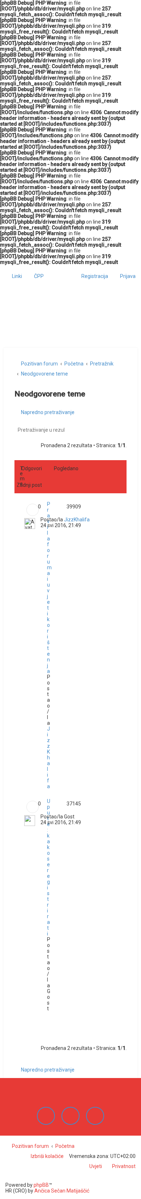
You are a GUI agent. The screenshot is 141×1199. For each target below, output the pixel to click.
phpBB (41, 1185)
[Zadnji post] (93, 520)
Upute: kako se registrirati (48, 867)
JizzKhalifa (48, 757)
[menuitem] (35, 276)
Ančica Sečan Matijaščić (61, 1191)
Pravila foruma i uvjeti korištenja (49, 587)
